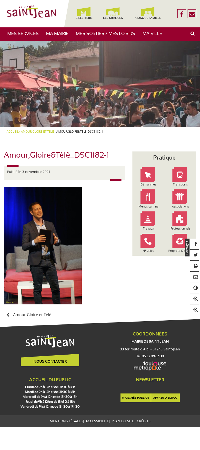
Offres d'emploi (165, 397)
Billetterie (84, 18)
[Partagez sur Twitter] (195, 255)
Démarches (148, 184)
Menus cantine (149, 206)
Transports (180, 184)
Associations (180, 206)
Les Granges (113, 18)
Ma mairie (59, 36)
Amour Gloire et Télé (37, 131)
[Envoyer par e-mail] (195, 277)
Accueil (13, 131)
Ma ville (154, 36)
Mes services (24, 36)
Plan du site (123, 421)
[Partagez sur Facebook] (195, 244)
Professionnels (180, 228)
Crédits (143, 421)
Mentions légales (66, 421)
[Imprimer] (195, 266)
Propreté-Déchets (180, 251)
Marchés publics (135, 397)
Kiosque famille (148, 18)
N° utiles (148, 251)
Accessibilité (97, 421)
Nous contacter (50, 361)
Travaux (148, 228)
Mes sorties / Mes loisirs (107, 36)
